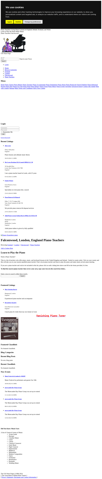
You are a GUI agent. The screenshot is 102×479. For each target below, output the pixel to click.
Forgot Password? (5, 137)
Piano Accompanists (39, 85)
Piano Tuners (9, 85)
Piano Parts (26, 86)
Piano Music (52, 86)
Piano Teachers (27, 85)
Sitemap (11, 88)
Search (4, 61)
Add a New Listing (39, 88)
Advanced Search (77, 86)
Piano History (35, 86)
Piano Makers (18, 85)
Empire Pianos (9, 180)
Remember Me (8, 132)
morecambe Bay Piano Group (13, 387)
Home (7, 68)
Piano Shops (62, 85)
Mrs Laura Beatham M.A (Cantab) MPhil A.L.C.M (19, 162)
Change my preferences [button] (33, 22)
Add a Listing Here (7, 248)
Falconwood (25, 245)
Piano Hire (9, 86)
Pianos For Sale (18, 86)
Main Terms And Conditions (24, 88)
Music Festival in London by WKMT (15, 376)
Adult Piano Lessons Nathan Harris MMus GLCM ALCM (21, 215)
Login (7, 64)
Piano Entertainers (51, 85)
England (10, 245)
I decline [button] (18, 22)
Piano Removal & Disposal (12, 197)
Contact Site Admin (89, 86)
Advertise (68, 86)
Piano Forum (44, 86)
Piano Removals (71, 85)
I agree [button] (9, 22)
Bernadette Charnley (11, 302)
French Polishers (82, 85)
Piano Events (60, 86)
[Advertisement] (51, 107)
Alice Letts (8, 145)
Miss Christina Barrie (11, 289)
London (16, 245)
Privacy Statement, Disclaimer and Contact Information (19, 477)
